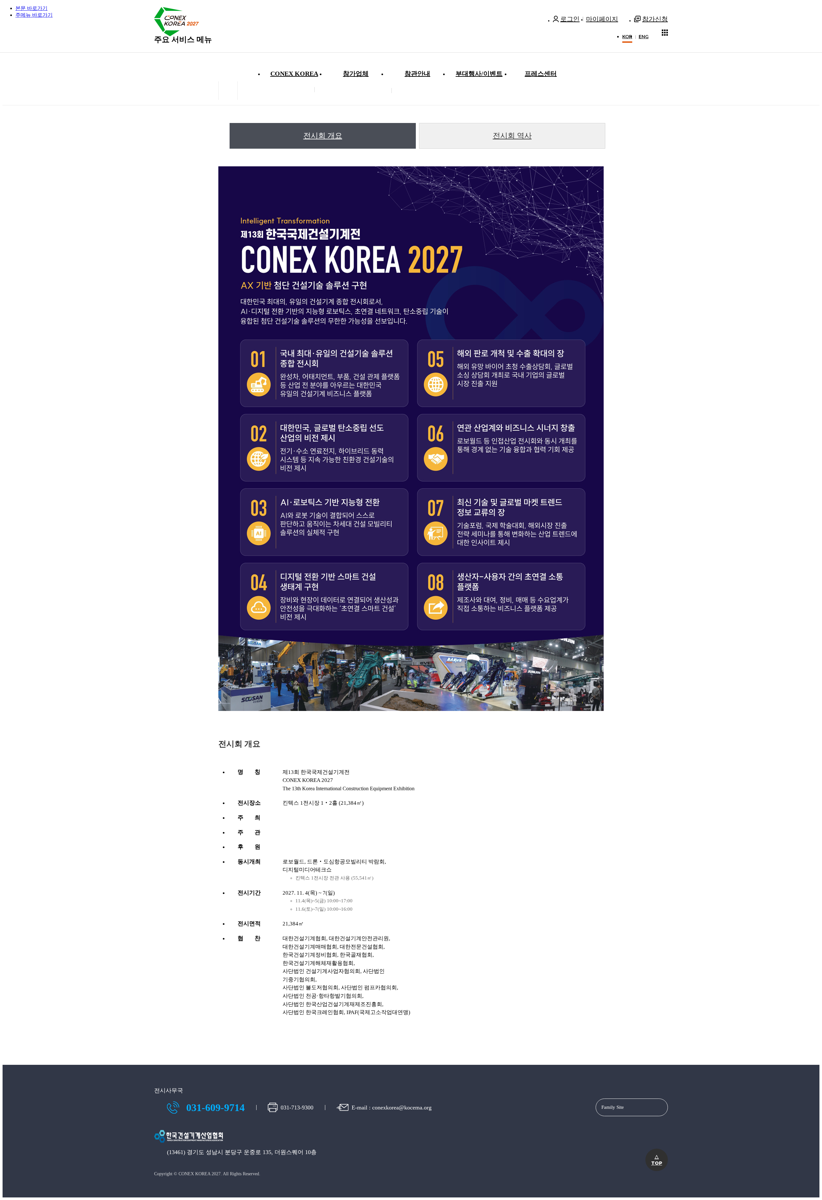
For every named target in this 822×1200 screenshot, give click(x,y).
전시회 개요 (322, 136)
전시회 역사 (512, 136)
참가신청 (655, 18)
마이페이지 (602, 18)
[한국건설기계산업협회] (188, 1145)
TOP (656, 1160)
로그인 (570, 18)
